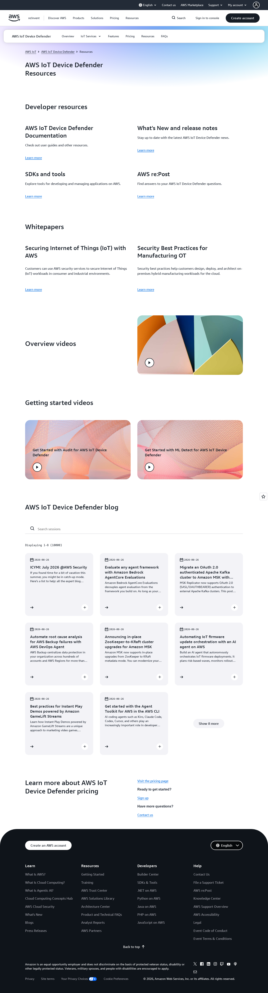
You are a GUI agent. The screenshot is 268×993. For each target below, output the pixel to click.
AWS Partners (91, 931)
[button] (57, 18)
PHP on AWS (146, 914)
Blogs (29, 922)
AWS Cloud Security (39, 906)
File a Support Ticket (208, 882)
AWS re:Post (202, 890)
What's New (33, 914)
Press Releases (36, 931)
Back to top (131, 947)
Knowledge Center (207, 898)
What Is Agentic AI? (39, 890)
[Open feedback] (263, 496)
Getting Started (92, 874)
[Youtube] (228, 964)
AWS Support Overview (210, 906)
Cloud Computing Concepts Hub (49, 898)
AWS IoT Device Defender (58, 51)
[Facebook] (202, 964)
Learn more (33, 158)
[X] (195, 964)
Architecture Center (95, 906)
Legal (197, 922)
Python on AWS (148, 898)
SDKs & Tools (147, 882)
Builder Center (148, 874)
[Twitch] (222, 964)
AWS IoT (30, 51)
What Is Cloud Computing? (45, 882)
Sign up (142, 798)
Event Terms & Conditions (212, 938)
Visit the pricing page (152, 781)
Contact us (145, 815)
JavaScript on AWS (151, 922)
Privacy (29, 978)
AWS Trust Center (94, 890)
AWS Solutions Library (97, 898)
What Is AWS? (35, 874)
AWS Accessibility (206, 914)
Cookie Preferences (116, 978)
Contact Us (201, 874)
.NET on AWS (147, 890)
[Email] (195, 972)
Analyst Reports (93, 922)
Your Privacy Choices (74, 978)
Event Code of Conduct (210, 931)
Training (87, 882)
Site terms (47, 978)
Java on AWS (146, 906)
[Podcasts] (235, 964)
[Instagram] (215, 964)
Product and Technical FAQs (101, 914)
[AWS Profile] (256, 5)
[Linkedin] (208, 964)
